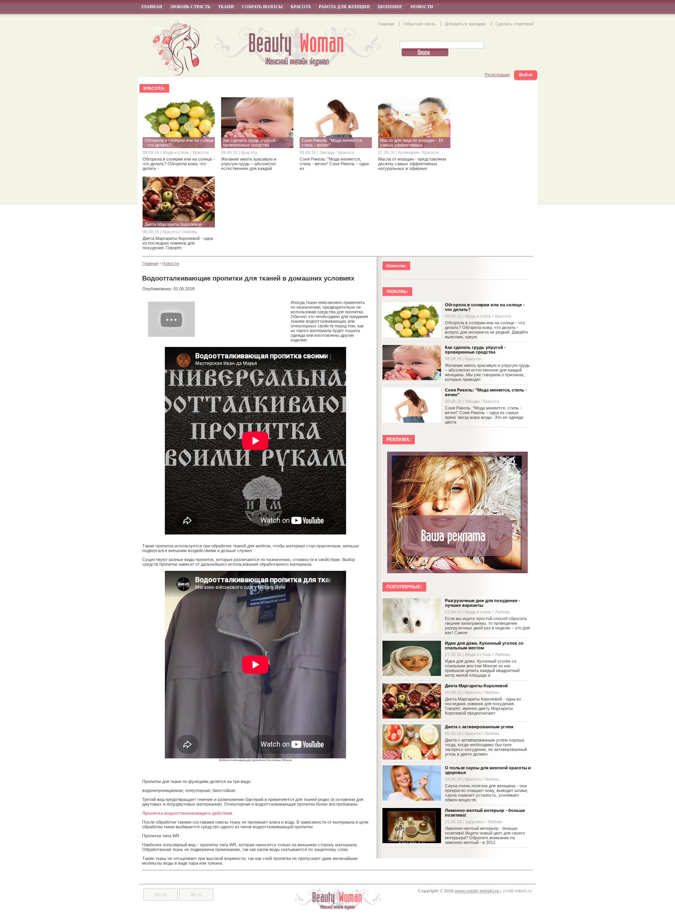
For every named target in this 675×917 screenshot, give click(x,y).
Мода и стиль (176, 152)
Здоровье (475, 821)
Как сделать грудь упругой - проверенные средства (475, 349)
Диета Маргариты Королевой (476, 685)
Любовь (189, 231)
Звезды (328, 152)
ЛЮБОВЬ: (397, 291)
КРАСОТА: (154, 88)
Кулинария (409, 152)
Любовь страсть (190, 6)
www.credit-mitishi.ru (477, 890)
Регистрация (497, 74)
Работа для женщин (344, 6)
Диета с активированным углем (479, 726)
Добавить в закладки (466, 23)
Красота (301, 6)
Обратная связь (420, 23)
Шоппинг (390, 6)
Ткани (226, 6)
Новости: (396, 265)
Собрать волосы (262, 6)
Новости (422, 6)
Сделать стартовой (514, 23)
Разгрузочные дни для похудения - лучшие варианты (482, 603)
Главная (151, 6)
